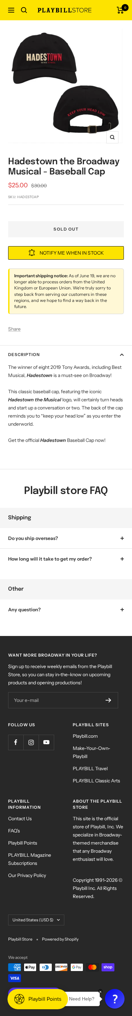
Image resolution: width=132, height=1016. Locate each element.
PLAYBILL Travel (90, 768)
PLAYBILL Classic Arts (96, 781)
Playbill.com (85, 736)
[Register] (108, 700)
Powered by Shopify (60, 939)
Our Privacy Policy (27, 875)
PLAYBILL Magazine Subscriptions (29, 859)
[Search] (24, 10)
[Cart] (120, 10)
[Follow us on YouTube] (46, 742)
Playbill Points (22, 843)
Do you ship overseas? (33, 538)
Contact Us (20, 819)
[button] (115, 999)
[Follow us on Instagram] (31, 742)
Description (24, 354)
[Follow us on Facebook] (15, 742)
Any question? (24, 610)
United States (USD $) (33, 919)
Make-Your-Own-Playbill (91, 752)
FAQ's (14, 831)
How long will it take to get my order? (50, 559)
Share (14, 329)
